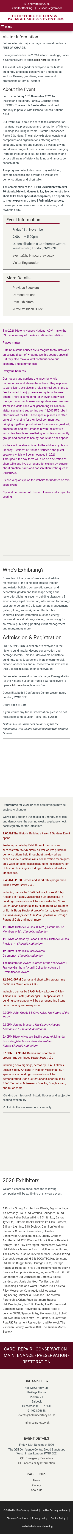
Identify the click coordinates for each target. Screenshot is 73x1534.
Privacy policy (39, 1518)
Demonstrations (24, 295)
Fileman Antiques (56, 1249)
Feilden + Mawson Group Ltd (26, 1249)
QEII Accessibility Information (36, 1463)
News (36, 1480)
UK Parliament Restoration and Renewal (34, 1322)
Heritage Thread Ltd (27, 1267)
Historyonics (49, 1267)
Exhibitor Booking (21, 8)
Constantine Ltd (30, 1236)
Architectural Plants (36, 1208)
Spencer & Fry (29, 1313)
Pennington (15, 1304)
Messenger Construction (25, 1290)
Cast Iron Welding (53, 1226)
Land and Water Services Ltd (35, 1286)
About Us (36, 1490)
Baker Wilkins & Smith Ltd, (38, 1217)
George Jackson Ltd (15, 1258)
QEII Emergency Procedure (36, 1458)
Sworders (14, 1318)
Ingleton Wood (50, 1272)
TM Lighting (42, 1318)
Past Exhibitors (23, 302)
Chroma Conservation (28, 1231)
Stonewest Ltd (48, 1313)
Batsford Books (24, 1222)
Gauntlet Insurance (38, 1254)
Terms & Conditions (17, 1518)
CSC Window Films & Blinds (38, 1240)
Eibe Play (19, 1245)
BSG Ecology (32, 1226)
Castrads (8, 1231)
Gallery (36, 1485)
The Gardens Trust (14, 1254)
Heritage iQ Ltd (42, 1263)
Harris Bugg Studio (20, 1263)
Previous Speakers (26, 287)
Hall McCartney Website (54, 1510)
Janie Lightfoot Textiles (34, 1281)
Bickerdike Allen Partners (50, 1222)
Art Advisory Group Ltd (17, 1213)
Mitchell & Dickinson (31, 1295)
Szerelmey (27, 1318)
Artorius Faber (12, 1217)
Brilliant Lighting (13, 1226)
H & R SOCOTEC (39, 1258)
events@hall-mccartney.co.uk (33, 255)
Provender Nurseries (37, 1308)
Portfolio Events (33, 1304)
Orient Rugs (25, 1299)
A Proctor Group (13, 1208)
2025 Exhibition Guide (28, 309)
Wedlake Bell (33, 1327)
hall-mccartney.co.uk (36, 1422)
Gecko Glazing (61, 1254)
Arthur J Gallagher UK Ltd (48, 1213)
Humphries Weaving (26, 1272)
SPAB (16, 1313)
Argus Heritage (58, 1208)
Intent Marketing (43, 1526)
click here (40, 60)
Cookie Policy (58, 1518)
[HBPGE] (36, 17)
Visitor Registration (51, 8)
